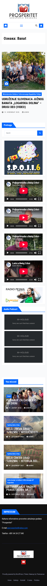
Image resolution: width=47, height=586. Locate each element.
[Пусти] (7, 199)
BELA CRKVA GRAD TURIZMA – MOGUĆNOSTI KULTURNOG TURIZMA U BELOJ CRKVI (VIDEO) (22, 433)
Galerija (15, 580)
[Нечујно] (35, 199)
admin (26, 112)
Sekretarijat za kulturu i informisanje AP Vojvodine (20, 481)
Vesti (9, 396)
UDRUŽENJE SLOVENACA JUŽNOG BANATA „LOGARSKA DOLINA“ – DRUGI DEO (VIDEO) (23, 103)
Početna (36, 580)
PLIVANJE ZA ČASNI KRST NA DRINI (22, 401)
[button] (36, 25)
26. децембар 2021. (17, 437)
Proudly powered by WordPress (12, 574)
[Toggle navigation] (21, 25)
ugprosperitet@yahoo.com (17, 528)
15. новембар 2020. (12, 112)
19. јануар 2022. (15, 408)
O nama (29, 580)
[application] (23, 191)
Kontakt (22, 580)
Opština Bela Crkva (13, 425)
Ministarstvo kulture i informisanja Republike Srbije (22, 94)
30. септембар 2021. (17, 494)
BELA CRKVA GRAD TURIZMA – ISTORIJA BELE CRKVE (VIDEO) (22, 461)
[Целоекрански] (39, 199)
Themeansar (40, 574)
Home (9, 580)
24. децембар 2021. (17, 465)
